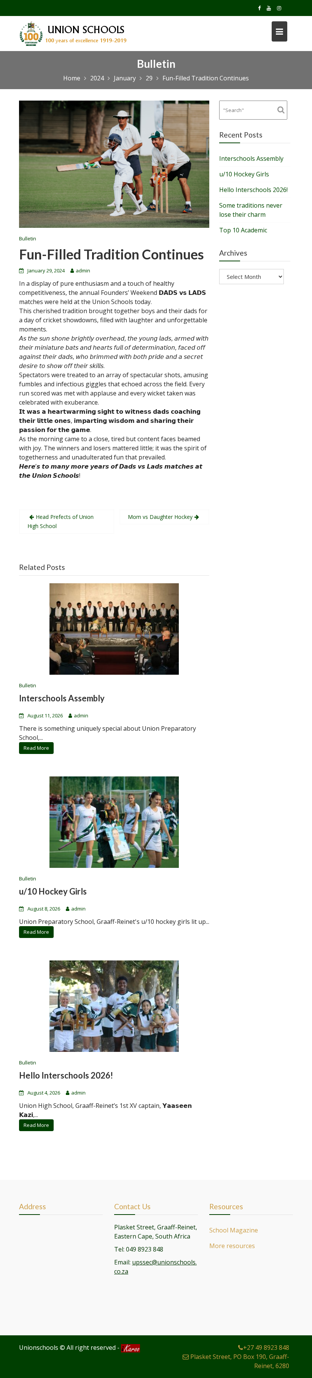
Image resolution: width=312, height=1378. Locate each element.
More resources (232, 1246)
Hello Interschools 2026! (66, 1075)
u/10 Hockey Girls (53, 891)
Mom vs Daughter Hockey (160, 516)
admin (83, 270)
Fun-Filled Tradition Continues (111, 254)
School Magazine (233, 1230)
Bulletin (27, 238)
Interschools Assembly (62, 698)
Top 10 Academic (243, 230)
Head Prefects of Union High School (60, 521)
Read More (36, 747)
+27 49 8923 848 (266, 1347)
